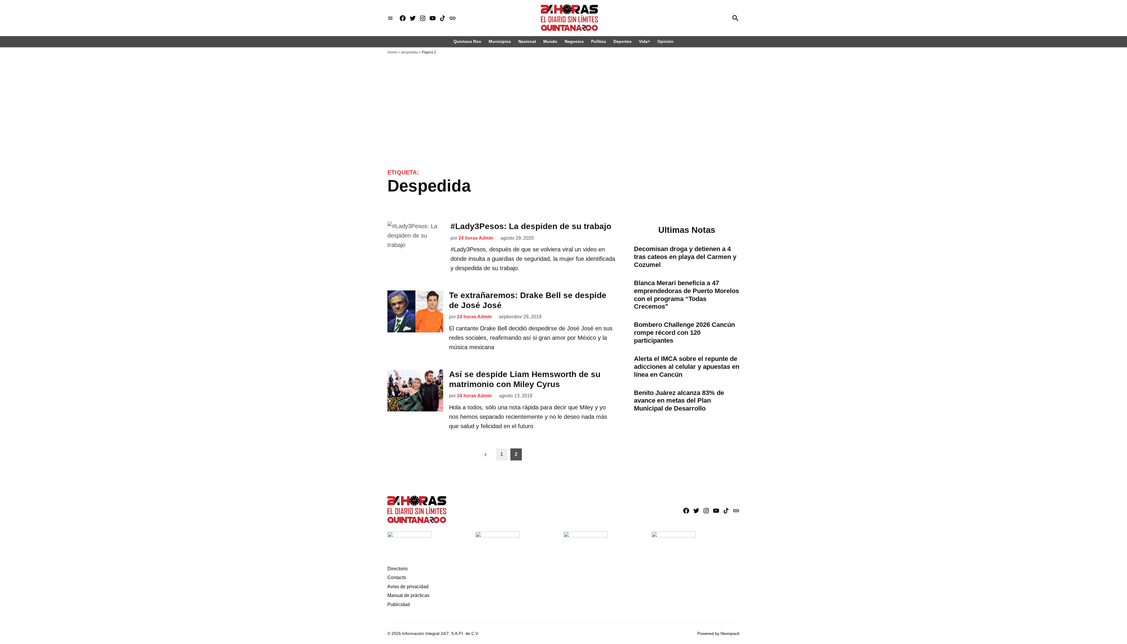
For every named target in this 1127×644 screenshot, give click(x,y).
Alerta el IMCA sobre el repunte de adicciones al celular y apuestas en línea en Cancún (686, 366)
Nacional (527, 41)
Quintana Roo (467, 41)
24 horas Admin (475, 238)
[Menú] (390, 18)
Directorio (397, 568)
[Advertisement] (563, 125)
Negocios (574, 41)
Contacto (396, 577)
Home (392, 52)
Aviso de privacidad (407, 586)
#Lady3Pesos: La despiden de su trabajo (531, 226)
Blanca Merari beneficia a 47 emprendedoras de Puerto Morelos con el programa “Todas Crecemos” (686, 294)
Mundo (550, 41)
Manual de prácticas (408, 595)
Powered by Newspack (718, 633)
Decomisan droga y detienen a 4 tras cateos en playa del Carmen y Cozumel (685, 256)
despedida (409, 52)
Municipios (500, 41)
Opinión (665, 41)
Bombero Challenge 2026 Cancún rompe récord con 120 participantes (684, 332)
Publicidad (398, 604)
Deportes (622, 41)
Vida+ (644, 41)
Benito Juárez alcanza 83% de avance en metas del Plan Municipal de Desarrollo (679, 400)
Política (598, 41)
